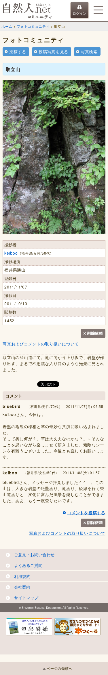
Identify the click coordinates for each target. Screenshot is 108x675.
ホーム (6, 26)
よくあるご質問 (28, 565)
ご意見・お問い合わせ (34, 554)
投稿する (17, 51)
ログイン (79, 13)
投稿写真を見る (53, 51)
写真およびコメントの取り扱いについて (41, 344)
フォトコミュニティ (33, 26)
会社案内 (22, 587)
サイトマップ (26, 597)
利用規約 (22, 576)
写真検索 (89, 51)
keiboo (11, 253)
